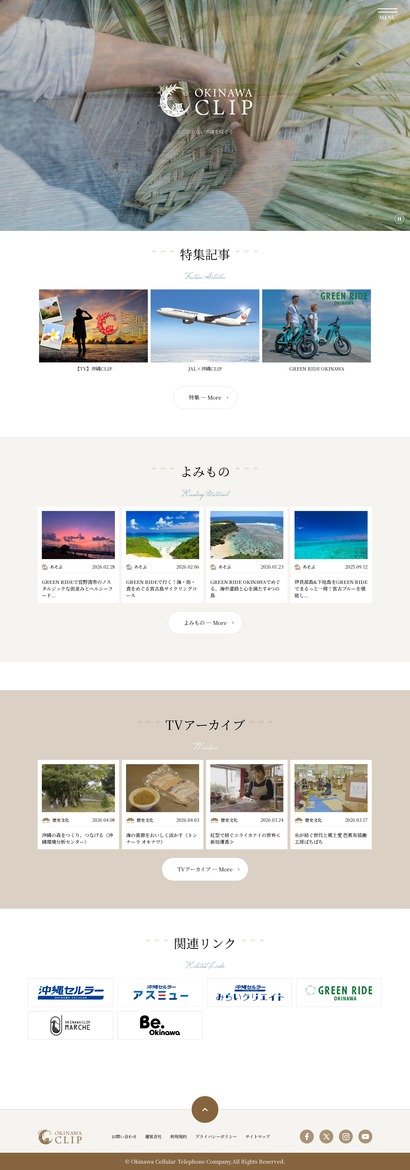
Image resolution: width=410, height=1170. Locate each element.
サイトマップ (257, 1136)
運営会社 (153, 1136)
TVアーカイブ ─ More (205, 869)
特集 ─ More (205, 397)
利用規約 (178, 1136)
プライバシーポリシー (216, 1136)
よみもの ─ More (205, 623)
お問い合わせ (124, 1136)
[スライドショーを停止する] (399, 219)
